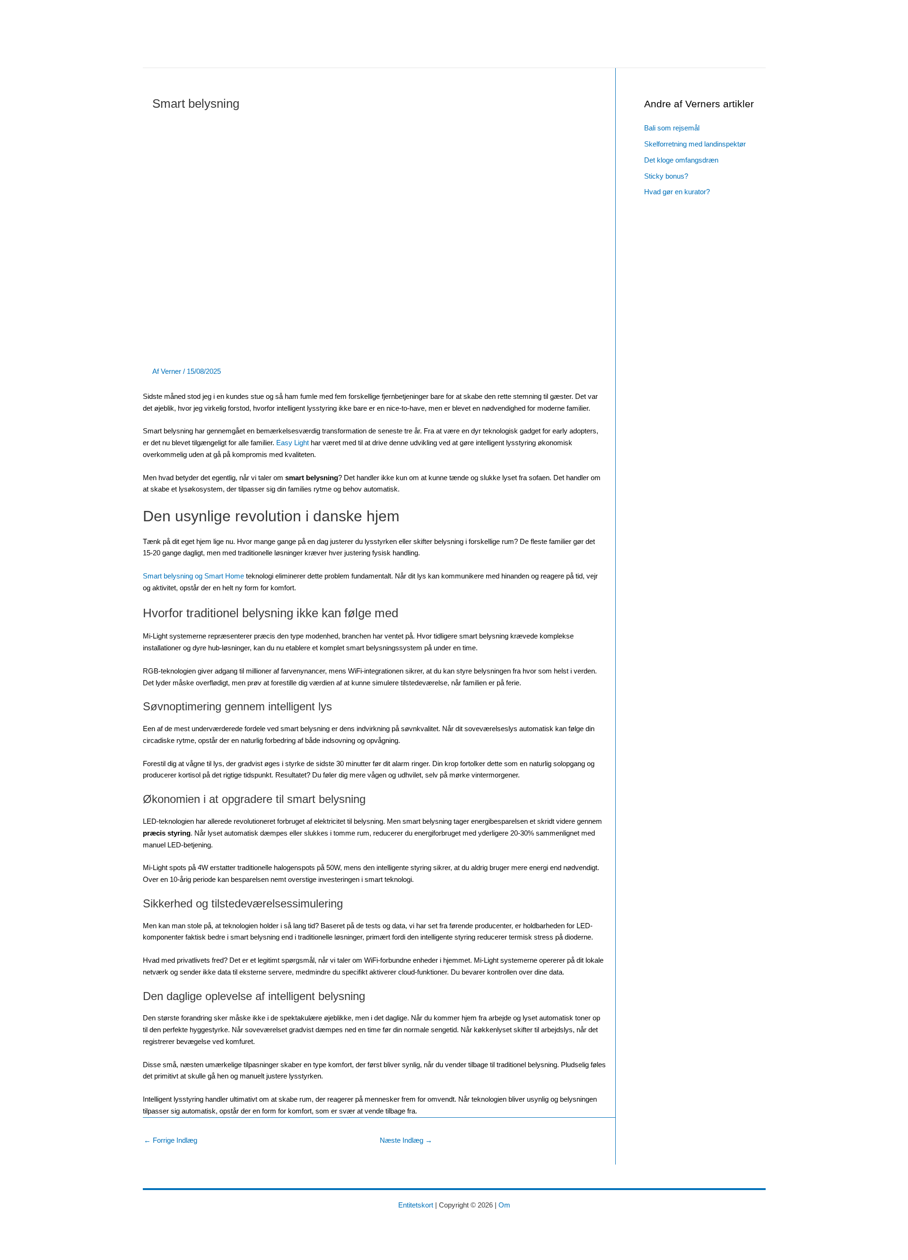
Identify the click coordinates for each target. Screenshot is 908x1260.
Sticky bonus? (666, 176)
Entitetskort (415, 1205)
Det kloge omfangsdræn (681, 160)
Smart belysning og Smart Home (193, 576)
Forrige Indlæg (170, 1140)
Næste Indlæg (406, 1140)
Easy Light (292, 443)
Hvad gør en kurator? (677, 192)
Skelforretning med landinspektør (695, 144)
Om (504, 1205)
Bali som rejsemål (671, 128)
